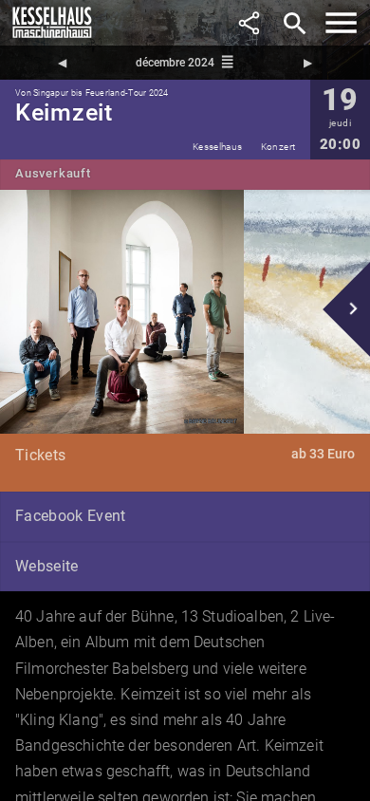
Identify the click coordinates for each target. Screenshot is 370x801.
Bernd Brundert (210, 420)
